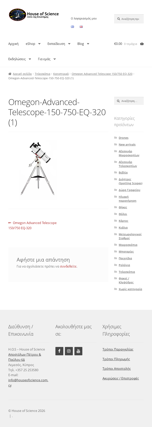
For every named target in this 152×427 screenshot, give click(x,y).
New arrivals (127, 144)
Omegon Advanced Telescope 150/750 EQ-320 (102, 74)
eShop (30, 44)
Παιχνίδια (125, 258)
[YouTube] (78, 351)
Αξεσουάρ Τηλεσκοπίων (128, 164)
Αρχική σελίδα (22, 74)
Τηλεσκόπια (42, 74)
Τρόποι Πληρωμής (116, 359)
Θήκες (123, 207)
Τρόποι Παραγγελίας (118, 349)
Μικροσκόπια (128, 245)
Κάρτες (123, 221)
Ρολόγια (124, 265)
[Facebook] (59, 351)
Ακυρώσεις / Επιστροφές (121, 378)
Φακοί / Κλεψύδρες (126, 280)
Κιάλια (123, 227)
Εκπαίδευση (56, 44)
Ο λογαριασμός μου (84, 18)
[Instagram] (69, 351)
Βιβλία (123, 172)
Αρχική (13, 44)
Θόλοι (123, 214)
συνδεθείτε (68, 266)
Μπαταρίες (126, 251)
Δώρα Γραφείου (129, 190)
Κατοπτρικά (61, 74)
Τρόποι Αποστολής (117, 368)
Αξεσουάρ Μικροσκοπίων (129, 153)
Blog (80, 44)
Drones (123, 138)
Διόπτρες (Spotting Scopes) (130, 181)
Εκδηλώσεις (17, 59)
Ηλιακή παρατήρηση (127, 199)
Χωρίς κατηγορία (130, 289)
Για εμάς (44, 59)
